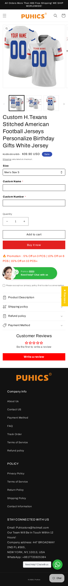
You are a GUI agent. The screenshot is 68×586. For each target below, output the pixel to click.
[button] (5, 16)
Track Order (14, 434)
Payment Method (17, 417)
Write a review (34, 356)
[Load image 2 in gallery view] (34, 103)
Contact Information (19, 506)
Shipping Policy (16, 498)
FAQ (10, 426)
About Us (13, 401)
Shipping (7, 159)
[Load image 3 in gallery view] (51, 103)
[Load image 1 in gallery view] (16, 103)
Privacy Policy (15, 473)
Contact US (14, 409)
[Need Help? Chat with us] (57, 564)
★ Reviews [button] (64, 296)
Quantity (7, 214)
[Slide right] (64, 104)
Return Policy (15, 490)
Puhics (37, 580)
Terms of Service (17, 442)
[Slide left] (4, 104)
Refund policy (15, 450)
